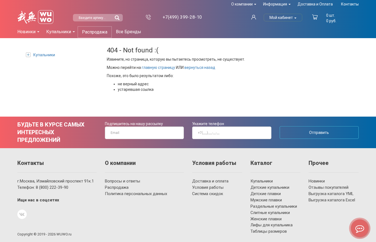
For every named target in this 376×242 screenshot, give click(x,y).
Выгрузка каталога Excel (332, 200)
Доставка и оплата (210, 181)
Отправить (319, 132)
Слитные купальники (270, 212)
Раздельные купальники (273, 206)
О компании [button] (242, 4)
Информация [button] (275, 4)
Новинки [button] (27, 31)
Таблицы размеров (268, 231)
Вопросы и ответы (122, 181)
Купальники (44, 55)
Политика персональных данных (136, 193)
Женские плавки (266, 218)
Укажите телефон (208, 124)
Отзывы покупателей (328, 187)
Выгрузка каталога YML (331, 193)
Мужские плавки (266, 200)
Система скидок (207, 193)
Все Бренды (128, 31)
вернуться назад (199, 67)
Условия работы (208, 187)
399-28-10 (182, 17)
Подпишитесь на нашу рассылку (134, 124)
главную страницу (158, 67)
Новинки (317, 181)
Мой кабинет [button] (281, 17)
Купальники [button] (59, 31)
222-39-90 (52, 187)
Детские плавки (265, 193)
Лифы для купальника (271, 225)
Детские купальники (269, 187)
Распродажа (94, 32)
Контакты (350, 4)
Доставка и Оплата (315, 4)
